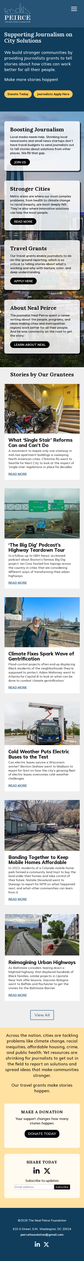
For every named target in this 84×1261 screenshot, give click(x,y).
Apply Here (23, 281)
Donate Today (18, 94)
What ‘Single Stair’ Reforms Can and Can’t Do (40, 442)
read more (17, 474)
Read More (23, 221)
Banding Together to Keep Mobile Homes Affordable (38, 859)
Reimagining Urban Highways (42, 962)
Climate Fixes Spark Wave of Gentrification (41, 656)
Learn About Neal (30, 345)
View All (42, 1014)
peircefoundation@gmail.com (42, 1234)
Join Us (20, 162)
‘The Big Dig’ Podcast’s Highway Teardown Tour (36, 547)
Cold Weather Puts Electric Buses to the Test (38, 754)
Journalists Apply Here (53, 94)
